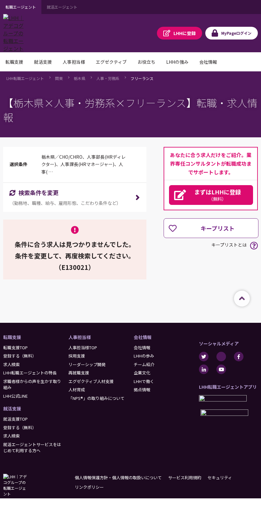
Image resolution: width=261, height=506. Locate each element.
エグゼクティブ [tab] (111, 62)
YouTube (221, 369)
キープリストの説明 (254, 245)
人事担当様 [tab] (74, 62)
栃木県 (79, 78)
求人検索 (11, 364)
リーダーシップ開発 (87, 364)
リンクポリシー (89, 487)
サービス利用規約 (184, 477)
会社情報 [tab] (208, 62)
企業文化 (142, 373)
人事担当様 (79, 337)
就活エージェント (62, 7)
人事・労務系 (107, 78)
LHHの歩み (144, 356)
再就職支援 (78, 373)
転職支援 (12, 337)
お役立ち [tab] (146, 62)
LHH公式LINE (15, 396)
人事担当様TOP (82, 347)
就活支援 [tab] (43, 62)
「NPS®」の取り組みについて (96, 398)
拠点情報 (142, 390)
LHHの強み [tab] (177, 62)
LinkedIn (203, 369)
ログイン (236, 33)
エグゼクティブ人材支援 (91, 381)
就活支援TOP (15, 419)
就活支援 (12, 408)
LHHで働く (144, 381)
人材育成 (76, 390)
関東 (59, 78)
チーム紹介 (144, 364)
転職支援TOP (15, 347)
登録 (184, 33)
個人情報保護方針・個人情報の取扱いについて (118, 477)
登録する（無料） (19, 356)
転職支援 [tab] (14, 62)
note (221, 356)
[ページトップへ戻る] (242, 299)
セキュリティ (220, 477)
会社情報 (143, 337)
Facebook (238, 356)
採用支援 (76, 356)
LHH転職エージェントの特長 (30, 373)
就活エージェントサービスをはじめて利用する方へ (32, 447)
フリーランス (141, 78)
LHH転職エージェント (25, 78)
